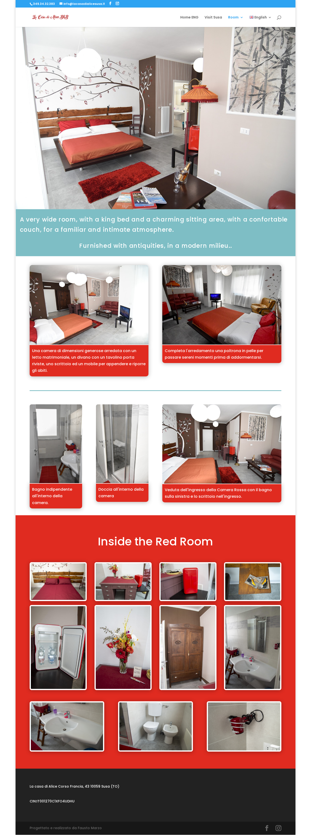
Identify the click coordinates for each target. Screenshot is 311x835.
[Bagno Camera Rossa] (56, 482)
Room (233, 18)
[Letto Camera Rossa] (89, 343)
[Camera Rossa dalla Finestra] (221, 482)
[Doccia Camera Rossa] (122, 482)
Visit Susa (213, 18)
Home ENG (189, 18)
